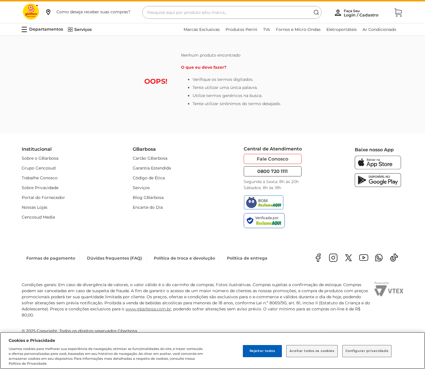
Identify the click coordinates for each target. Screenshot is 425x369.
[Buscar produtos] (316, 12)
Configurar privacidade (367, 351)
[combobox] (231, 12)
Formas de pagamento (50, 258)
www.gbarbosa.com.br (148, 309)
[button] (87, 12)
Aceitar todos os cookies (312, 351)
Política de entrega (247, 258)
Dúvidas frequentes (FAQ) (114, 258)
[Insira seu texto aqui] (379, 258)
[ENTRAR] (361, 13)
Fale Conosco (272, 159)
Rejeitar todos (262, 351)
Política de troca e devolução (184, 258)
